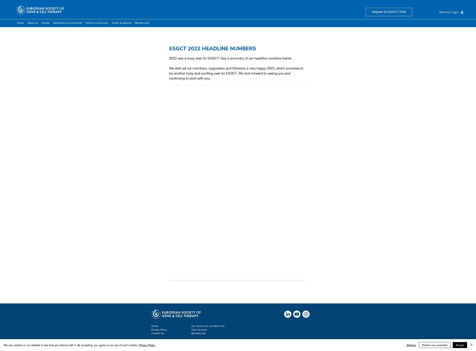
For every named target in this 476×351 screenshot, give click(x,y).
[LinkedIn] (287, 314)
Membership (198, 333)
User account (199, 329)
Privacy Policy (159, 329)
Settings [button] (411, 345)
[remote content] (238, 182)
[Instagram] (306, 314)
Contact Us (157, 333)
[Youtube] (296, 314)
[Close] (471, 345)
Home (154, 325)
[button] (33, 23)
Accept (460, 345)
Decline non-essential (434, 345)
